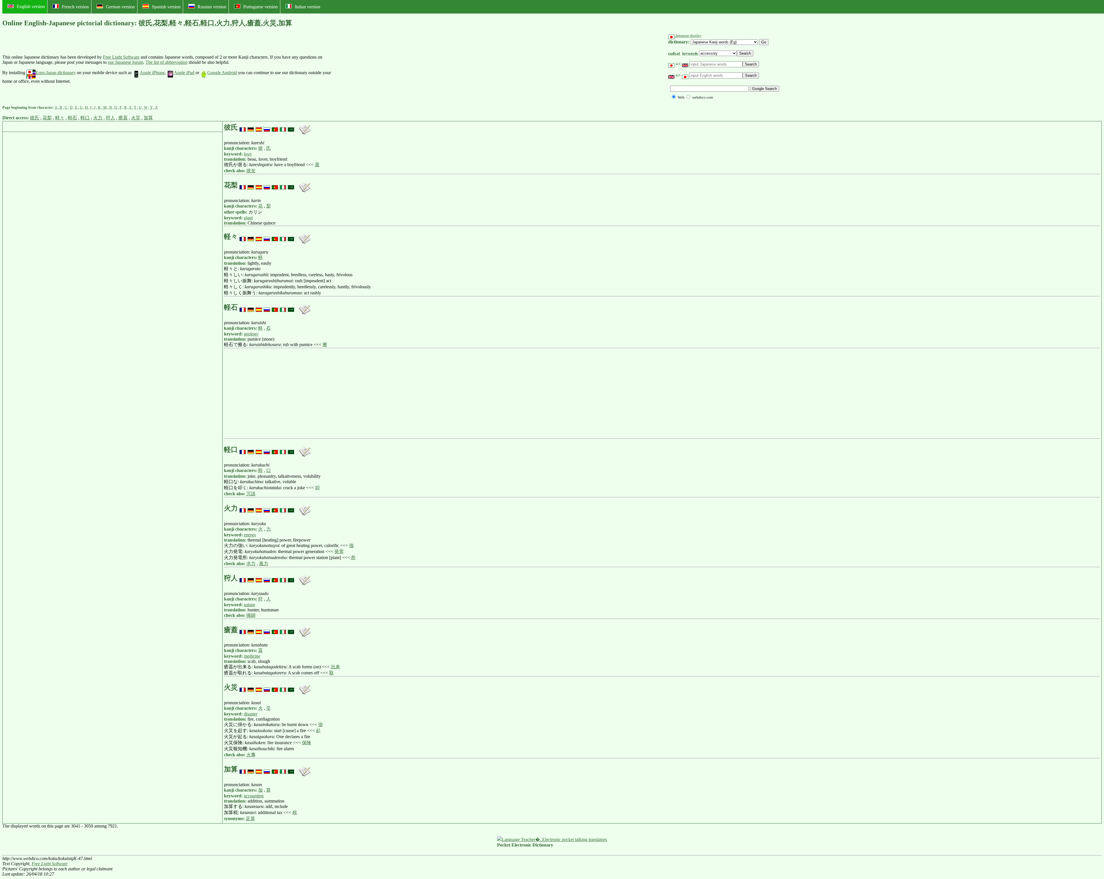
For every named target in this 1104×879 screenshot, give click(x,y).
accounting (254, 795)
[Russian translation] (267, 127)
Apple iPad (184, 72)
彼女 (251, 170)
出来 (335, 666)
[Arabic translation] (291, 127)
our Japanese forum (125, 62)
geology (251, 333)
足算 (250, 818)
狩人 (110, 117)
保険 (306, 742)
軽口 (85, 117)
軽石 (72, 117)
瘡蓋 (123, 117)
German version (120, 6)
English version (31, 6)
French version (75, 6)
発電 (339, 551)
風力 (263, 563)
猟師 (251, 615)
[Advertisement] (375, 69)
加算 (148, 117)
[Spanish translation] (259, 127)
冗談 (251, 493)
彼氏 (34, 117)
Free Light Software (121, 57)
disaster (250, 713)
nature (249, 604)
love (248, 153)
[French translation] (242, 127)
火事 (251, 754)
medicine (252, 656)
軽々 (59, 117)
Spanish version (166, 6)
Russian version (212, 6)
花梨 (47, 117)
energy (250, 534)
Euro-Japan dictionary (56, 72)
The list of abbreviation (166, 62)
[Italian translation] (283, 127)
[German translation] (251, 127)
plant (248, 217)
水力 (251, 563)
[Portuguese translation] (275, 127)
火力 (97, 117)
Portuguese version (260, 6)
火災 (135, 117)
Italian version (307, 6)
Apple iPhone (152, 72)
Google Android (222, 72)
